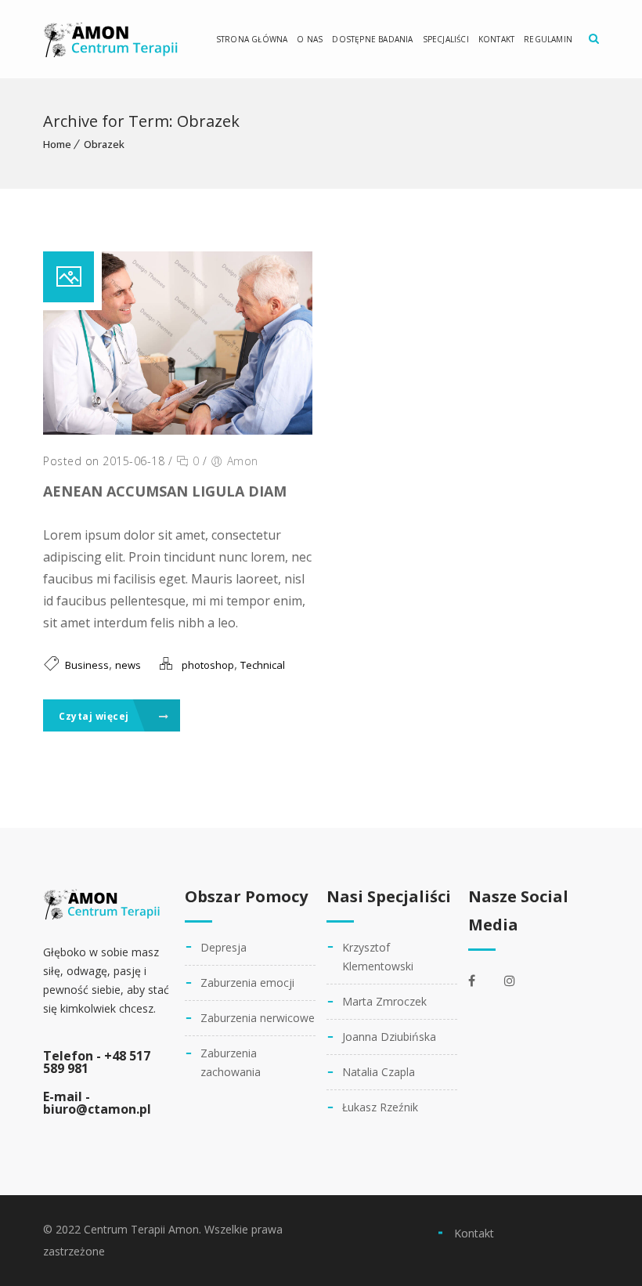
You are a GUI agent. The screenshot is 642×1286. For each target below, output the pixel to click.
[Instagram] (518, 980)
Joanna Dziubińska (389, 1036)
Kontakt (496, 39)
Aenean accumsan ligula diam (165, 491)
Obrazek (104, 144)
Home (57, 144)
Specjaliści (446, 39)
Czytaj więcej (95, 716)
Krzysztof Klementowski (377, 957)
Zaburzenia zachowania (230, 1062)
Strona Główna (252, 39)
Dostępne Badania (372, 39)
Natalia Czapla (378, 1071)
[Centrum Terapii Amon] (111, 39)
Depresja (223, 947)
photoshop (208, 665)
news (128, 665)
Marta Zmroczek (384, 1001)
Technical (262, 665)
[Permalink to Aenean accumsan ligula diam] (177, 430)
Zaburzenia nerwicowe (257, 1017)
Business (87, 665)
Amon (242, 460)
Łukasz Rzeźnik (380, 1107)
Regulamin (548, 39)
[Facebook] (482, 980)
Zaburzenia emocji (247, 982)
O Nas (310, 39)
